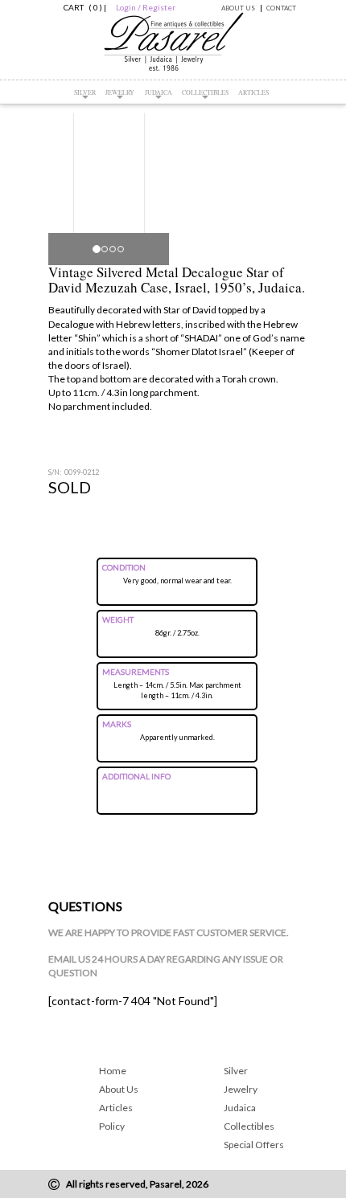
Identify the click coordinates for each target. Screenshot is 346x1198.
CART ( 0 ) (80, 7)
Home (112, 1071)
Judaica (158, 92)
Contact (281, 8)
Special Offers (254, 1145)
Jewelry (119, 92)
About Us (238, 8)
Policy (112, 1126)
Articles (253, 92)
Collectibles (205, 92)
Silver (85, 92)
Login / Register (145, 7)
